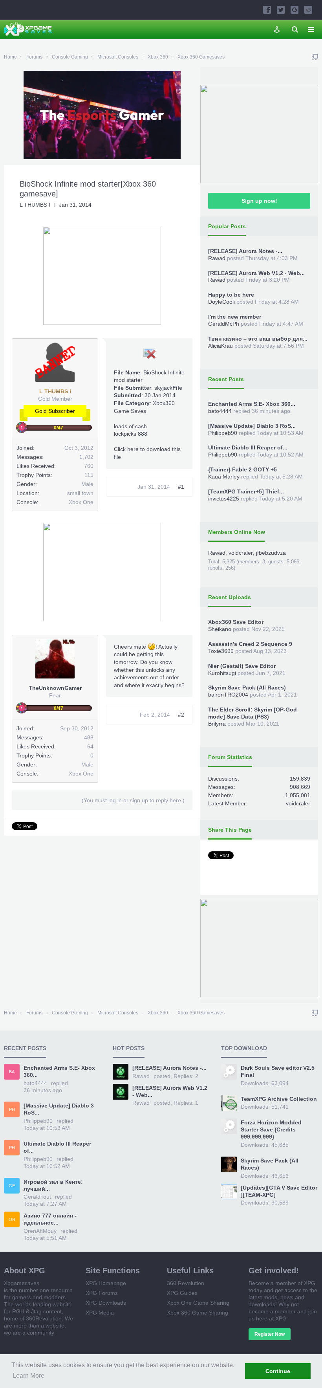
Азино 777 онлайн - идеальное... (50, 1219)
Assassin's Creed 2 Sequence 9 (250, 644)
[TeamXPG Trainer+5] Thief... (246, 491)
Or (12, 1219)
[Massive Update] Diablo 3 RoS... (252, 426)
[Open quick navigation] (315, 57)
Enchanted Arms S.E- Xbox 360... (251, 404)
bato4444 (220, 411)
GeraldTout (37, 1197)
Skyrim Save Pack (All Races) (247, 687)
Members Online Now (236, 532)
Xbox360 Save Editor (235, 622)
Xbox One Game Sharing (198, 1303)
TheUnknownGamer (55, 688)
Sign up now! (259, 201)
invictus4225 (223, 498)
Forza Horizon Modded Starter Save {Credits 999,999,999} (271, 1129)
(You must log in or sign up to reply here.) (133, 800)
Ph (12, 1109)
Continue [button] (277, 1371)
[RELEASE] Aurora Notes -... (245, 251)
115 (88, 475)
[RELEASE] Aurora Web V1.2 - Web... (256, 273)
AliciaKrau (220, 346)
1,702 (86, 457)
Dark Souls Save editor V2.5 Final (278, 1071)
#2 (181, 714)
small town (80, 493)
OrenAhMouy (40, 1231)
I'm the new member (234, 317)
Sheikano (219, 629)
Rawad (216, 258)
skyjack (163, 388)
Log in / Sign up (277, 29)
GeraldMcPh (223, 324)
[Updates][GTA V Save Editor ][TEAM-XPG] (279, 1191)
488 (88, 737)
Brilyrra (217, 724)
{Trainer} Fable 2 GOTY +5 (242, 469)
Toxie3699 (221, 651)
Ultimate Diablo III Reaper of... (247, 447)
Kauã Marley (224, 476)
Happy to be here (231, 295)
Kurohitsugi (222, 673)
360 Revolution (185, 1283)
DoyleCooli (221, 302)
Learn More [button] (28, 1375)
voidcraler (241, 553)
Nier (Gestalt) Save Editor (242, 666)
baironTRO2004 (228, 694)
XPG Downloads (106, 1303)
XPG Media (100, 1312)
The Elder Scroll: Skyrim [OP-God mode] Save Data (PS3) (252, 713)
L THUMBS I (35, 205)
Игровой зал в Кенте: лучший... (53, 1185)
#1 (181, 487)
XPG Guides (182, 1293)
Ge (12, 1185)
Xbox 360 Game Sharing (197, 1312)
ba (12, 1071)
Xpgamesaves (21, 1283)
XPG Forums (102, 1293)
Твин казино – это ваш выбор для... (257, 339)
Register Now (269, 1334)
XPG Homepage (106, 1283)
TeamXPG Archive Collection (279, 1099)
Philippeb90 (222, 433)
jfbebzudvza (271, 553)
